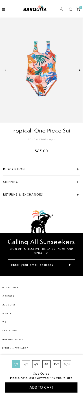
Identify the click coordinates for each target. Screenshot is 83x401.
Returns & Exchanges (23, 194)
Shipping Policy (12, 340)
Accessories (10, 287)
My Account (10, 331)
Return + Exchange (15, 348)
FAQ (4, 322)
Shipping (11, 182)
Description (14, 169)
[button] (3, 70)
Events (6, 313)
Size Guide (41, 373)
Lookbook (8, 296)
